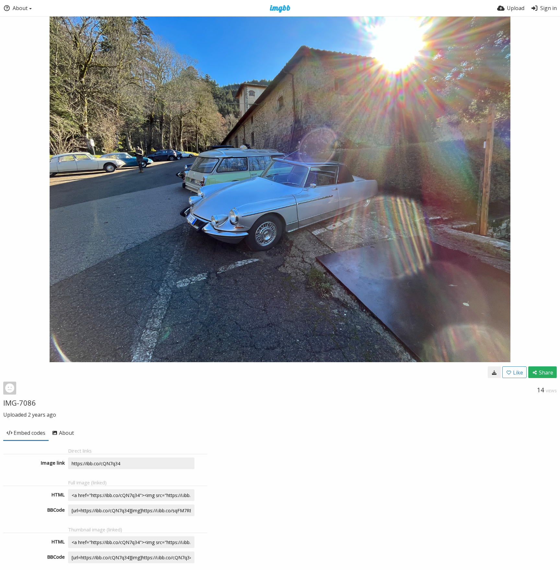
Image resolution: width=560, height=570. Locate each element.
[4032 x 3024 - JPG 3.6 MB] (494, 372)
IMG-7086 (19, 403)
